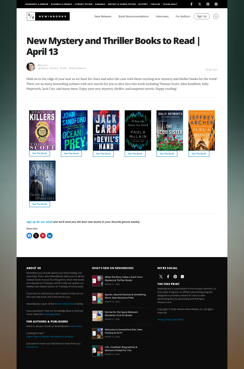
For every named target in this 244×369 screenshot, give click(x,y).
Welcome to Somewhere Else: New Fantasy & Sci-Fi (123, 331)
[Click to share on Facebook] (29, 235)
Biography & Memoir (37, 4)
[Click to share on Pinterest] (43, 235)
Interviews (162, 16)
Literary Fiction (84, 4)
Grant (44, 65)
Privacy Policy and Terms (170, 319)
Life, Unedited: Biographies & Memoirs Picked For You (121, 348)
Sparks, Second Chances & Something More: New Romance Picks (125, 296)
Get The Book (39, 153)
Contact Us (32, 346)
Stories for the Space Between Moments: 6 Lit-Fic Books (121, 313)
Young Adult (170, 4)
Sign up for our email (39, 221)
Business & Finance (61, 4)
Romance (100, 4)
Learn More (76, 326)
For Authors (183, 16)
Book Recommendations (134, 16)
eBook (44, 68)
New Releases (103, 16)
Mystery (143, 4)
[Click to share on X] (36, 235)
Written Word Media (65, 303)
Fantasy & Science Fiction (122, 4)
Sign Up (201, 16)
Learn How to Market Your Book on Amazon (49, 336)
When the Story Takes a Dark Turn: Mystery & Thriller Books (124, 278)
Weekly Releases (77, 68)
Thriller (155, 4)
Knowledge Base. (52, 314)
